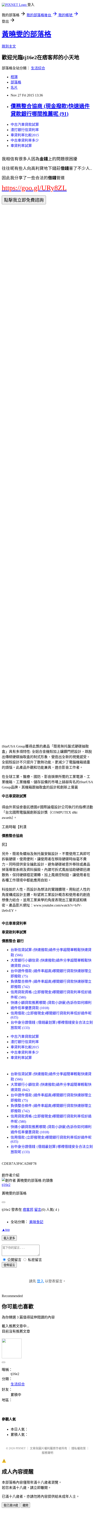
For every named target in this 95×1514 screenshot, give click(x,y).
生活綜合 (38, 68)
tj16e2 (6, 1185)
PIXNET (21, 1448)
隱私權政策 (78, 1448)
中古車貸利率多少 (25, 140)
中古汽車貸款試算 (25, 124)
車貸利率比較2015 (25, 135)
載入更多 (9, 1238)
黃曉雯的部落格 (26, 34)
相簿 (14, 77)
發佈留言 (9, 1265)
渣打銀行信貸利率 (25, 130)
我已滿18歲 (11, 1505)
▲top (6, 1230)
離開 (25, 1505)
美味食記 (36, 1222)
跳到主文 (9, 46)
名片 (14, 87)
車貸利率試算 (21, 146)
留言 (37, 1209)
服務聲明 (47, 1452)
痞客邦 (28, 1209)
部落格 (16, 82)
